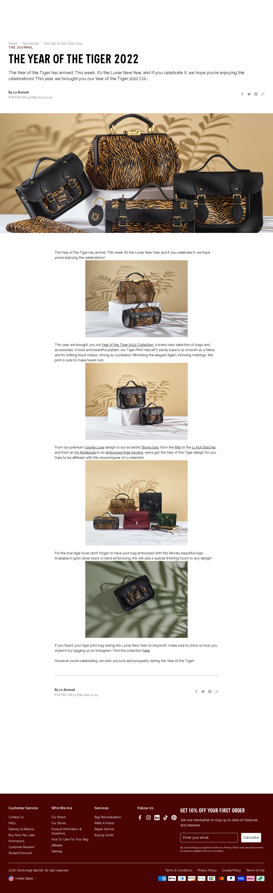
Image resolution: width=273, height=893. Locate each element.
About (127, 11)
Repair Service (104, 829)
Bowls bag (150, 447)
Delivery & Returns (21, 829)
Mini (178, 447)
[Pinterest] (256, 94)
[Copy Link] (262, 94)
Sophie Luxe (94, 447)
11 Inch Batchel (203, 447)
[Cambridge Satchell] (36, 11)
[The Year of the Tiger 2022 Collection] (136, 401)
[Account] (252, 11)
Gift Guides (144, 11)
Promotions (17, 841)
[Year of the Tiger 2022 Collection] (136, 298)
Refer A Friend (104, 823)
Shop (90, 11)
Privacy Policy (207, 870)
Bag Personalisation (107, 817)
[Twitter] (249, 94)
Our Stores (58, 823)
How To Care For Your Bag (69, 839)
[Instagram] (148, 817)
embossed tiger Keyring (124, 452)
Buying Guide (103, 835)
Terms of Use (255, 870)
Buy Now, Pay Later (22, 835)
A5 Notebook (86, 452)
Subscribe (251, 838)
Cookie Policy (231, 870)
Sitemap (56, 851)
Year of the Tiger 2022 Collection (127, 345)
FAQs (12, 823)
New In (77, 11)
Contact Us (16, 817)
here (146, 651)
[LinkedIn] (157, 817)
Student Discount (20, 853)
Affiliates (56, 845)
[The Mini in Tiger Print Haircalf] (136, 599)
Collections (108, 11)
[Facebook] (242, 94)
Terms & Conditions (178, 870)
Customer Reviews (21, 847)
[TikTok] (165, 817)
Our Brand (58, 817)
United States (24, 878)
